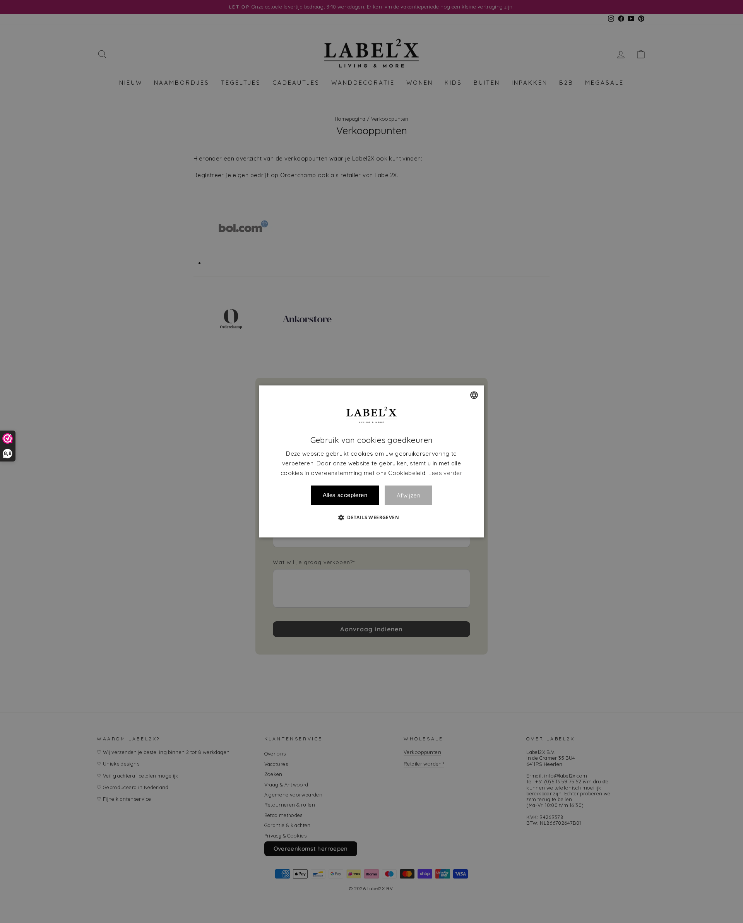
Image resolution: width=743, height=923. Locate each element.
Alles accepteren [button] (345, 495)
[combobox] (474, 395)
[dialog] (371, 461)
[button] (371, 517)
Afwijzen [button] (408, 495)
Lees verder (445, 473)
